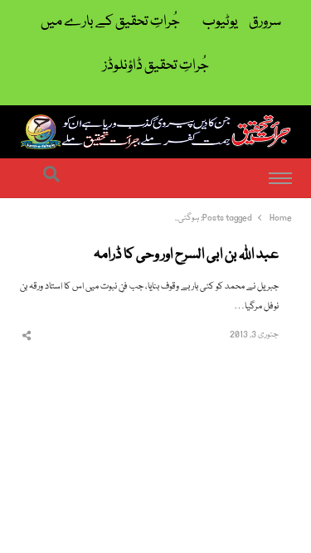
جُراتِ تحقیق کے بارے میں (110, 22)
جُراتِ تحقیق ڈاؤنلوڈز (156, 66)
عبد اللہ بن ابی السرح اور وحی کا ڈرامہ (186, 255)
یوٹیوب (220, 22)
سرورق (265, 22)
